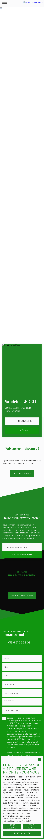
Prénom (8, 658)
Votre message (11, 710)
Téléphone (9, 684)
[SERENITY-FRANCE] (33, 3)
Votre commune (12, 693)
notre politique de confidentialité (17, 821)
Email (6, 676)
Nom (6, 667)
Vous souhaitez (9, 700)
